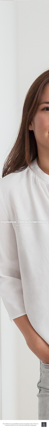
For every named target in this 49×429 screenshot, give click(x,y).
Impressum (33, 425)
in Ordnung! (44, 424)
